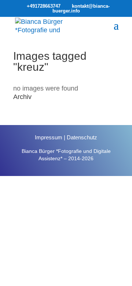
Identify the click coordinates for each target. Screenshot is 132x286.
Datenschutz (82, 137)
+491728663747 (43, 6)
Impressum (48, 137)
